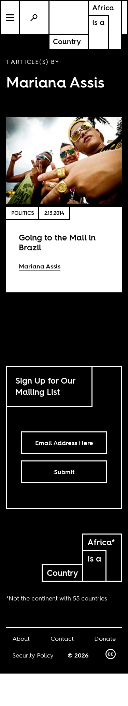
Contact (62, 638)
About (21, 638)
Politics (22, 213)
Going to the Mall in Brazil (57, 242)
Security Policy (33, 655)
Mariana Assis (39, 266)
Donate (105, 638)
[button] (10, 17)
